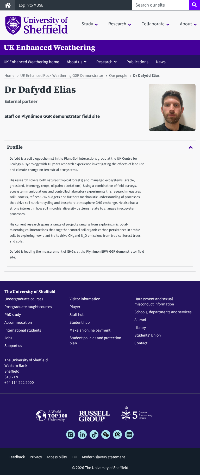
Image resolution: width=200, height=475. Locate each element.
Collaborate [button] (153, 24)
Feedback (17, 457)
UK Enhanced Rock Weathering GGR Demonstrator (61, 75)
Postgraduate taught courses (28, 307)
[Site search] (194, 5)
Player (75, 307)
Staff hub (77, 314)
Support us (13, 346)
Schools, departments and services (162, 312)
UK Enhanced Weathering (50, 47)
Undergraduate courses (23, 299)
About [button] (186, 24)
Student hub (80, 322)
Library (140, 328)
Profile (15, 147)
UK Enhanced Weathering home (31, 62)
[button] (78, 61)
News (161, 62)
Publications (137, 62)
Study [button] (87, 24)
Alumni (140, 320)
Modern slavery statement (103, 457)
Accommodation (18, 322)
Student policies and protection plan (95, 340)
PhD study (12, 314)
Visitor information (85, 299)
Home (9, 75)
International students (22, 330)
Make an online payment (90, 330)
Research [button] (117, 24)
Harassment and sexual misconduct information (154, 302)
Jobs (8, 338)
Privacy (36, 457)
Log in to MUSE (31, 5)
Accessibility (57, 457)
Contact (140, 343)
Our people (118, 75)
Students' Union (147, 335)
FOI (74, 457)
